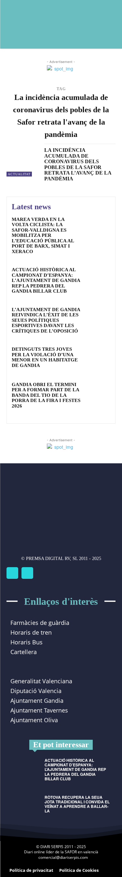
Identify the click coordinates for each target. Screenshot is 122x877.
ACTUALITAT (19, 174)
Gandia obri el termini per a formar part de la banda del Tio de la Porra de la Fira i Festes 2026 (46, 395)
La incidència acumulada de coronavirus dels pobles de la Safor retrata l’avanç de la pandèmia (78, 164)
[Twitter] (27, 573)
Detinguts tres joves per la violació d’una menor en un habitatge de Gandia (45, 357)
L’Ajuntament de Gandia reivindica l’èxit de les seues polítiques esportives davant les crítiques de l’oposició (46, 320)
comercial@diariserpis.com (63, 857)
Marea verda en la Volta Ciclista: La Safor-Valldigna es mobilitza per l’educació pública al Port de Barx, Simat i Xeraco (43, 235)
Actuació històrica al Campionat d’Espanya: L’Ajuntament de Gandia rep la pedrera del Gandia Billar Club (46, 280)
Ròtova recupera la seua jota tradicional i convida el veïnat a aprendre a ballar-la (77, 804)
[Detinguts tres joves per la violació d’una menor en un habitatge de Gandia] (97, 358)
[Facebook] (12, 573)
